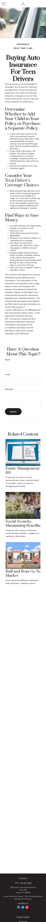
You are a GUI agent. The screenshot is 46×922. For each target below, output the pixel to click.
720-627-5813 (26, 883)
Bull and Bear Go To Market (23, 573)
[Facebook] (18, 907)
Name (7, 359)
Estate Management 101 (23, 470)
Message (9, 389)
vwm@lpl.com (23, 903)
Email (7, 374)
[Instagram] (27, 907)
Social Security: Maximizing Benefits (23, 523)
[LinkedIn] (22, 907)
